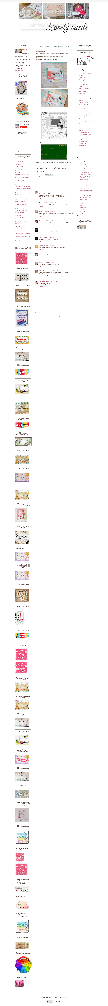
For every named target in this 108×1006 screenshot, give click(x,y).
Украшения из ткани (20, 226)
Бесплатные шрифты (20, 163)
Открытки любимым (83, 121)
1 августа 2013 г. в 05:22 (52, 270)
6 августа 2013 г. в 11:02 (53, 281)
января (82, 213)
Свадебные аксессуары (84, 134)
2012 (80, 215)
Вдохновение (82, 77)
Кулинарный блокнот (84, 84)
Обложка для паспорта (20, 206)
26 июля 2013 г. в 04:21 (51, 202)
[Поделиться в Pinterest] (52, 175)
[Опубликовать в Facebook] (51, 175)
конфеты (55, 142)
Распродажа (82, 130)
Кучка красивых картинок (86, 172)
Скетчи (40, 176)
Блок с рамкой (18, 164)
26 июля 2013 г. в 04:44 (50, 211)
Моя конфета (82, 93)
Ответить (41, 198)
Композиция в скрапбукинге (22, 177)
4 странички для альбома (86, 185)
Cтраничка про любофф (85, 192)
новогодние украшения (84, 97)
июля (81, 170)
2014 (80, 157)
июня (81, 203)
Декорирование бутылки (21, 170)
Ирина (40, 229)
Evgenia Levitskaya (44, 254)
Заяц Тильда (18, 172)
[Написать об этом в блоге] (48, 175)
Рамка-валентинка (19, 212)
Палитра (81, 127)
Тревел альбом (82, 141)
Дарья (25, 49)
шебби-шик (81, 147)
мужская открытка (83, 95)
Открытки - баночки (83, 116)
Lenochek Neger (43, 281)
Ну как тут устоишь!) (85, 197)
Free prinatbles (82, 149)
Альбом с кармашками (20, 161)
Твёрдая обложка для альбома (22, 220)
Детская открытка (83, 79)
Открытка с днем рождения (85, 109)
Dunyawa (43, 162)
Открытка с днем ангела (84, 108)
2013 (80, 159)
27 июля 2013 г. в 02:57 (48, 229)
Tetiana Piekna (42, 270)
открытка (81, 100)
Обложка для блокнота (20, 204)
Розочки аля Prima (19, 217)
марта (81, 209)
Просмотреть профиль (19, 70)
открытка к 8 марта (83, 102)
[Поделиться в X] (49, 175)
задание (81, 80)
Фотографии (82, 145)
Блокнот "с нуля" (19, 166)
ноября (82, 163)
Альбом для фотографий (84, 73)
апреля (82, 207)
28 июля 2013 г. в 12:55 (50, 262)
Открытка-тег (82, 115)
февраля (82, 211)
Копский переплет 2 (20, 183)
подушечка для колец (84, 128)
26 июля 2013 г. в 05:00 (47, 220)
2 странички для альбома (86, 174)
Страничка (45, 176)
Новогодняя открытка (84, 98)
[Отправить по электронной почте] (46, 175)
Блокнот (81, 75)
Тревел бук (81, 143)
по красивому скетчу (51, 110)
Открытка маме (82, 104)
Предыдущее (70, 312)
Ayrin (40, 220)
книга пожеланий (83, 82)
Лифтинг (81, 86)
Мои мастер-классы (83, 88)
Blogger (26, 151)
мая (81, 205)
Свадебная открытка (84, 132)
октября (82, 164)
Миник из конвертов (20, 197)
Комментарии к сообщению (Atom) (51, 316)
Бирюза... (41, 245)
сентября (82, 166)
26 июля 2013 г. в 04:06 (49, 192)
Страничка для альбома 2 (86, 190)
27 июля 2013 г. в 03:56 (49, 245)
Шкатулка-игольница (20, 230)
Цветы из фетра (19, 228)
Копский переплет (19, 180)
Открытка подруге (83, 106)
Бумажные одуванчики (20, 169)
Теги (80, 139)
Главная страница (54, 312)
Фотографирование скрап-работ (22, 233)
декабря (82, 161)
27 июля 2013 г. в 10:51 (54, 254)
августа (82, 168)
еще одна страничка (84, 183)
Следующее (38, 312)
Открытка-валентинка (84, 113)
